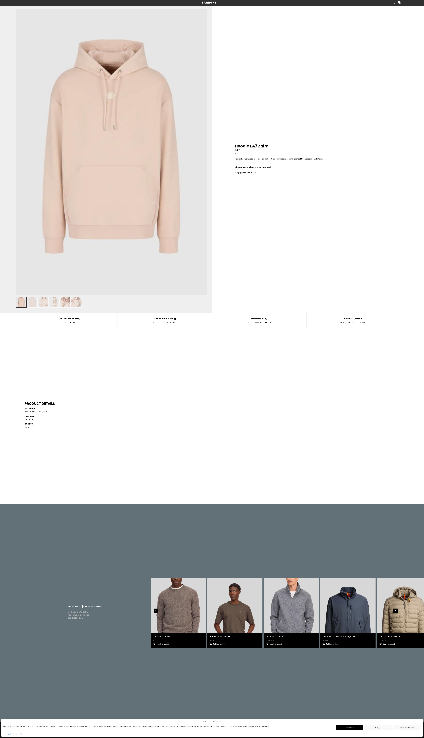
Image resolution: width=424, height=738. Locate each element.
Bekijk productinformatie (245, 172)
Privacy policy (18, 734)
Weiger (378, 728)
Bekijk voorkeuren (407, 728)
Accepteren (349, 728)
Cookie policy (7, 734)
